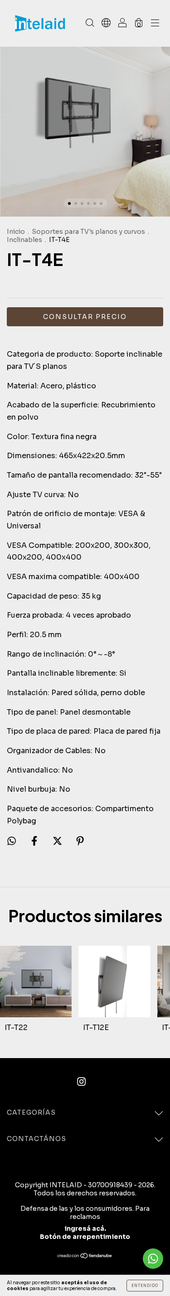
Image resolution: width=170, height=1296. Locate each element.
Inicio (16, 231)
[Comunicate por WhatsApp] (153, 1258)
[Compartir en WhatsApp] (11, 841)
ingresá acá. (85, 1228)
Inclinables (24, 240)
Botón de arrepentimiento (85, 1237)
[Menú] (155, 24)
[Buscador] (89, 24)
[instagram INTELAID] (81, 1082)
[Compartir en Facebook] (35, 841)
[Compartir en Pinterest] (80, 841)
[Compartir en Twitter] (58, 841)
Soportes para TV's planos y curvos (88, 231)
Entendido (144, 1285)
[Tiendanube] (85, 1256)
